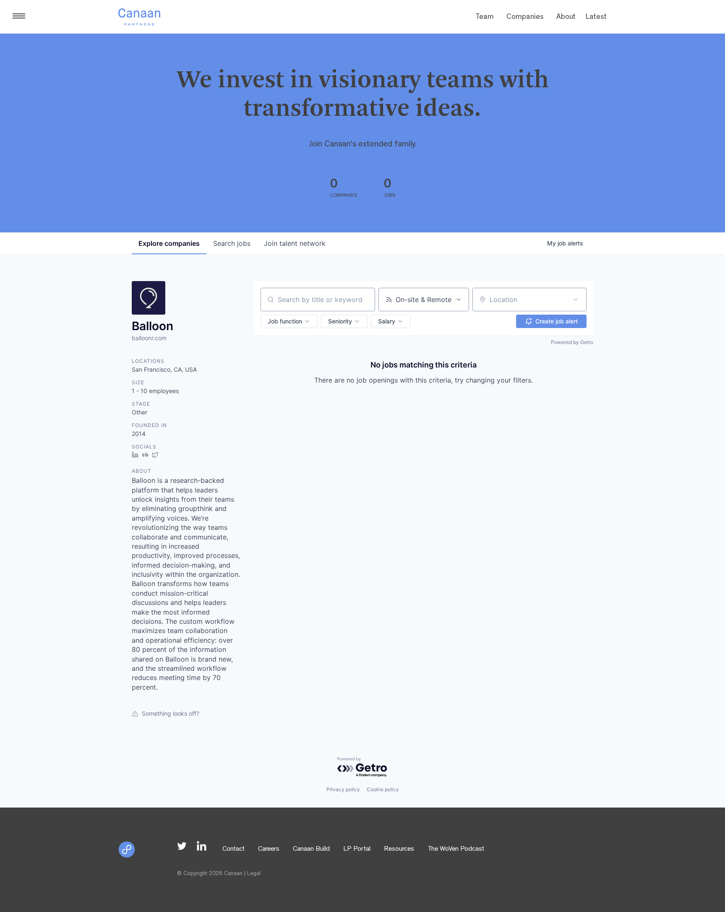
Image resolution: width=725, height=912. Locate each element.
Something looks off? (170, 713)
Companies (525, 17)
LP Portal (356, 849)
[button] (289, 321)
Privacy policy (343, 789)
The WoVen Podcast (456, 849)
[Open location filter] (575, 299)
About (566, 17)
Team (484, 17)
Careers (268, 849)
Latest (596, 17)
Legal (254, 874)
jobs (231, 243)
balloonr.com (149, 337)
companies (169, 243)
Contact (233, 849)
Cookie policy (383, 789)
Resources (399, 849)
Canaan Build (311, 849)
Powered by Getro (572, 342)
